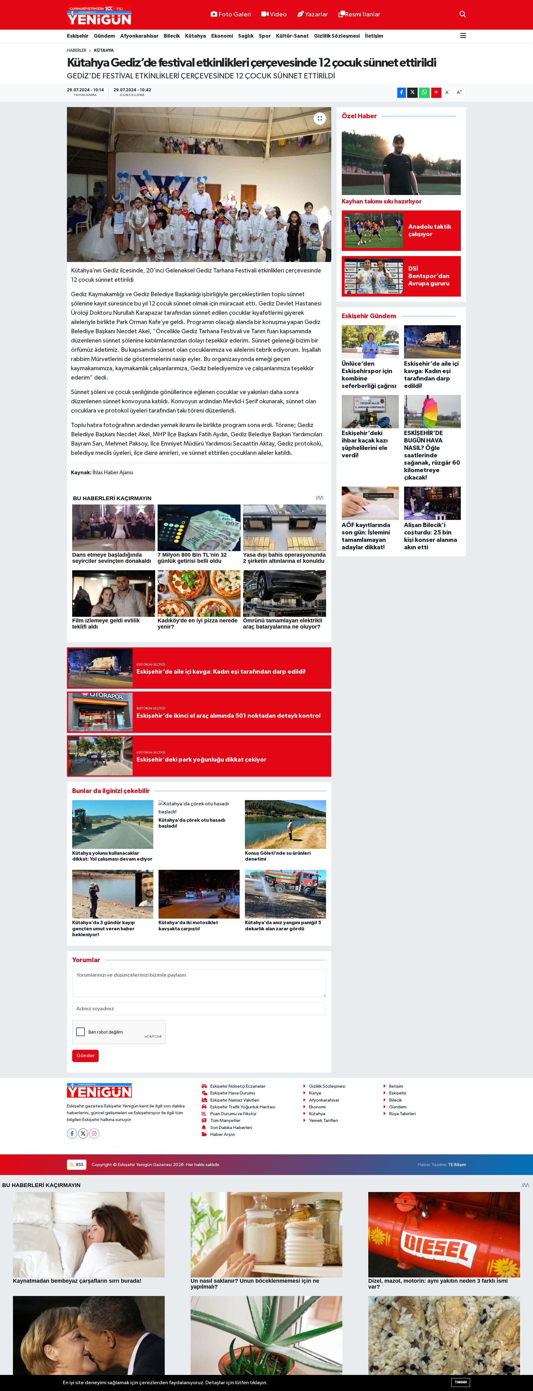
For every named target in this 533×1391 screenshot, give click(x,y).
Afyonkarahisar (139, 36)
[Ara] (463, 14)
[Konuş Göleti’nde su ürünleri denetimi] (285, 824)
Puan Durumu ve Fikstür (233, 1113)
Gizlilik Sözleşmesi (337, 36)
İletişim (374, 36)
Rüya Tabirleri (402, 1113)
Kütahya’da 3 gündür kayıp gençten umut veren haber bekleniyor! (103, 928)
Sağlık (246, 36)
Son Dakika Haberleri (231, 1127)
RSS (79, 1164)
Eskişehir (78, 36)
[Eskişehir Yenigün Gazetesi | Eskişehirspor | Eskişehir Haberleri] (99, 15)
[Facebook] (72, 1133)
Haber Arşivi (222, 1134)
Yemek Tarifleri (323, 1120)
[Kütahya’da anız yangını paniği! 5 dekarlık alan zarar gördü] (285, 894)
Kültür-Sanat (292, 36)
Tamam (461, 1382)
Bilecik (172, 36)
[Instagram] (94, 1133)
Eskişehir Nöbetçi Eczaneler (238, 1086)
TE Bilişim (457, 1164)
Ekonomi (222, 36)
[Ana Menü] (463, 36)
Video (278, 14)
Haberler (76, 50)
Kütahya (195, 36)
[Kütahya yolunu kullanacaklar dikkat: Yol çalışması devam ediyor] (112, 824)
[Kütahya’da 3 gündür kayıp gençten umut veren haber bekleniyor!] (112, 894)
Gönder (85, 1055)
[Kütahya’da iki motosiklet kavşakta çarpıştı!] (199, 894)
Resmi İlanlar (362, 14)
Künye (315, 1093)
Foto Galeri (234, 14)
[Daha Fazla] (436, 93)
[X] (83, 1133)
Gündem (104, 36)
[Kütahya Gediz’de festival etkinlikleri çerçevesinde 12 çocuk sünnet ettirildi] (199, 184)
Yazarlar (316, 14)
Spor (265, 36)
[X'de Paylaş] (412, 93)
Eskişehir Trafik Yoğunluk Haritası (242, 1107)
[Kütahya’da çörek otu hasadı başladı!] (199, 808)
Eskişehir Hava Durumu (232, 1093)
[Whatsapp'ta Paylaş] (424, 93)
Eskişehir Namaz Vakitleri (234, 1100)
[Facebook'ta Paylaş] (401, 93)
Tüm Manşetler (225, 1120)
